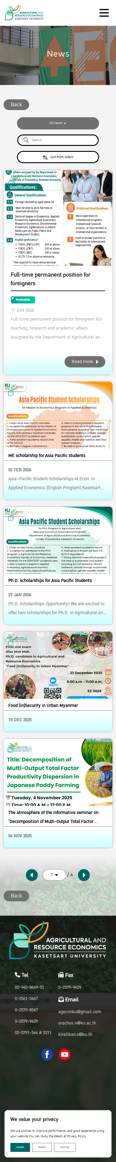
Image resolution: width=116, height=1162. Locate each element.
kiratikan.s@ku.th (75, 1034)
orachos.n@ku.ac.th (77, 1023)
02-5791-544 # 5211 (33, 1032)
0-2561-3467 (26, 998)
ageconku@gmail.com (79, 1012)
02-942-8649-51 (29, 987)
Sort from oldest (61, 157)
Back (16, 104)
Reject (42, 1147)
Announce (23, 299)
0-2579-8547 (26, 1010)
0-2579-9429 (26, 1021)
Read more (82, 361)
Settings (65, 1147)
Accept (20, 1147)
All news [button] (56, 123)
